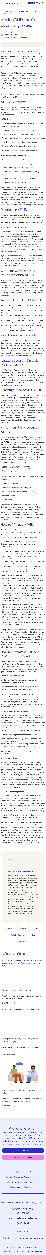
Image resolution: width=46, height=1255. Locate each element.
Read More (6, 1003)
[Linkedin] (25, 1223)
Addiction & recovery (18, 935)
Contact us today (17, 845)
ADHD (36, 928)
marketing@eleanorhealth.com (23, 1218)
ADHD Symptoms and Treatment (17, 990)
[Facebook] (18, 1223)
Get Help (31, 3)
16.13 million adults (8, 59)
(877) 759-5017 (23, 1150)
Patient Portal (37, 3)
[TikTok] (28, 1223)
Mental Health (23, 941)
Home (6, 11)
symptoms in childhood (25, 241)
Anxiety (10, 928)
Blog (12, 11)
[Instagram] (21, 1223)
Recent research (36, 287)
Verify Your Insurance (23, 1157)
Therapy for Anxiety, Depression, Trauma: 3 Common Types (22, 1040)
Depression (23, 928)
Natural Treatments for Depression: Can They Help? (22, 1091)
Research (4, 437)
